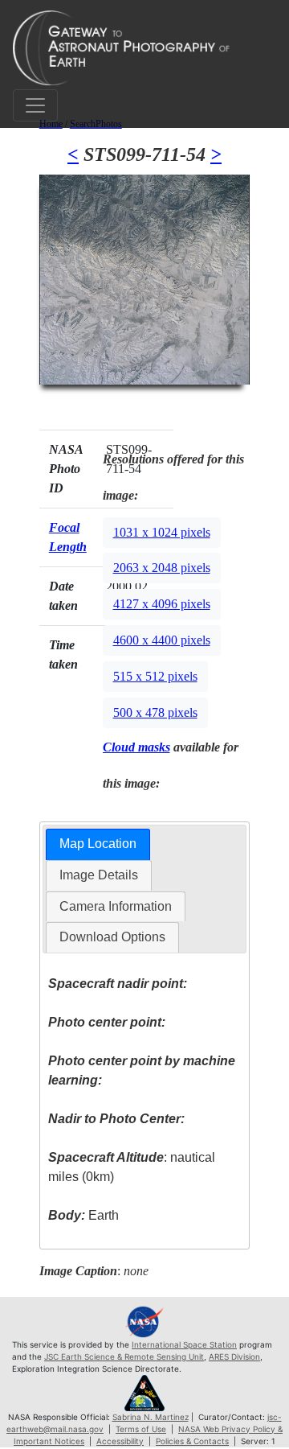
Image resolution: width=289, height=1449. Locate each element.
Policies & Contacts (192, 1441)
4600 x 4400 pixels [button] (161, 640)
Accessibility (120, 1441)
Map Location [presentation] (97, 843)
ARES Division (234, 1356)
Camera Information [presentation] (115, 906)
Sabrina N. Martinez (150, 1417)
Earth (83, 1215)
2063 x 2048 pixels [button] (161, 567)
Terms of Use (141, 1429)
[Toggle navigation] (35, 105)
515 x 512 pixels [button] (155, 676)
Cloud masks (136, 747)
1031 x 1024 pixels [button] (161, 532)
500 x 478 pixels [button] (155, 712)
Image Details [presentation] (98, 875)
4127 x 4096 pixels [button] (161, 604)
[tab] (98, 844)
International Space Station (184, 1344)
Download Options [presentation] (112, 937)
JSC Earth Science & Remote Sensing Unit (124, 1356)
